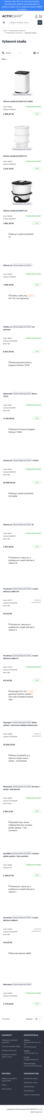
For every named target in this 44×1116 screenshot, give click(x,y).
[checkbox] (34, 53)
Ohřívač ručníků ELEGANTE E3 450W (18, 101)
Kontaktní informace (9, 1050)
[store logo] (12, 16)
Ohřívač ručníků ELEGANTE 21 (15, 156)
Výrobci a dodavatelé (32, 1095)
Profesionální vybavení (14, 33)
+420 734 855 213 (31, 1053)
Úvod (5, 31)
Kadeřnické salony (30, 1082)
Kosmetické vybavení (17, 31)
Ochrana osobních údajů (11, 1046)
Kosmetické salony (31, 1078)
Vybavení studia (30, 33)
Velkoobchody (29, 1087)
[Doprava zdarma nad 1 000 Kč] (22, 246)
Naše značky (7, 1089)
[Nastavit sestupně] (3, 53)
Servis (4, 1085)
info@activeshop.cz (31, 1059)
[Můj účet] (36, 16)
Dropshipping (29, 1091)
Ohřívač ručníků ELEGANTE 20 (15, 211)
